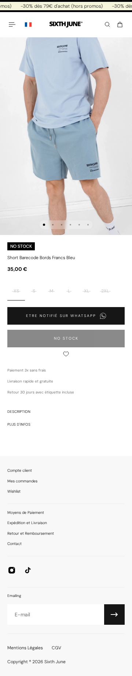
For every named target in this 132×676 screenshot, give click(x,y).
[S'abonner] (114, 614)
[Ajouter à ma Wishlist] (66, 354)
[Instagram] (12, 570)
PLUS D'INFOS (18, 424)
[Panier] (120, 24)
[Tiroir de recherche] (107, 24)
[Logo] (66, 25)
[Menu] (13, 24)
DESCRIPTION (18, 411)
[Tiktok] (28, 570)
